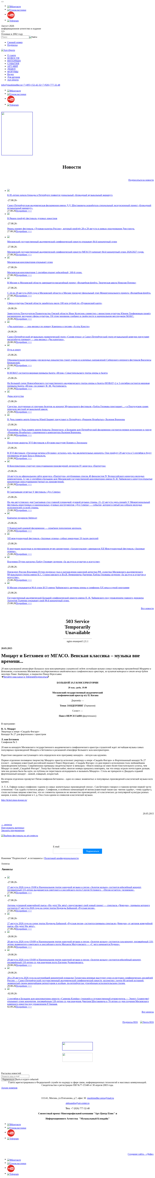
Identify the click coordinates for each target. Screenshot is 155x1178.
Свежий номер (15, 42)
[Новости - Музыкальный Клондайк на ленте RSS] (147, 1022)
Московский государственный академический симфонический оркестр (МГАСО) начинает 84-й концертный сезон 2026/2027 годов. (75, 252)
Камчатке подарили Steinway (22, 518)
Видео (10, 74)
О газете (11, 55)
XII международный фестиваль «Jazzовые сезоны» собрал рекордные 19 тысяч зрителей (52, 538)
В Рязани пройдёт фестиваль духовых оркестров (32, 218)
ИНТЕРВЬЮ (14, 60)
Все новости (147, 608)
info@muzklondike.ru (11, 85)
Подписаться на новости (141, 180)
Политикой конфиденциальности (61, 858)
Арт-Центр (13, 79)
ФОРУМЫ (12, 71)
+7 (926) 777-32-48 (50, 85)
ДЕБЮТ (11, 69)
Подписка (12, 45)
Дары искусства (15, 396)
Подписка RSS (130, 1022)
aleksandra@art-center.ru (77, 1103)
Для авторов (13, 77)
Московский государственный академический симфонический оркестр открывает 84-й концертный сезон (62, 241)
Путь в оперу (14, 349)
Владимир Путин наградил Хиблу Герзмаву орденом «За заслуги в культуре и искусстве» (53, 561)
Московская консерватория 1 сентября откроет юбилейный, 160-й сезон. (44, 272)
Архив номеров (9, 1088)
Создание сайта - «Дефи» (141, 1154)
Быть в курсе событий (27, 1079)
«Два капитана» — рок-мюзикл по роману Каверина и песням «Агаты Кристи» (48, 326)
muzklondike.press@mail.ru (100, 1098)
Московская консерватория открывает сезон (30, 262)
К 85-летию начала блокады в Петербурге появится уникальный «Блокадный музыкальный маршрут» (60, 195)
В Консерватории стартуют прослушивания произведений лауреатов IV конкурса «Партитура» (56, 466)
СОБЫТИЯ (13, 63)
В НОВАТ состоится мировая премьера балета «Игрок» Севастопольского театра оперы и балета (57, 373)
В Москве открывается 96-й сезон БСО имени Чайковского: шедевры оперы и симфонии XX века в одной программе (68, 587)
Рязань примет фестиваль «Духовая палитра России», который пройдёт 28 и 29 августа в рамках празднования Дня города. (71, 228)
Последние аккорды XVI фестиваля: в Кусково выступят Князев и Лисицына (47, 442)
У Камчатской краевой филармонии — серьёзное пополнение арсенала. (44, 528)
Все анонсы (148, 1012)
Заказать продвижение (13, 830)
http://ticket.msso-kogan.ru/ (14, 800)
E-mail (56, 846)
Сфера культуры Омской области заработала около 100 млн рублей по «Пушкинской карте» (54, 303)
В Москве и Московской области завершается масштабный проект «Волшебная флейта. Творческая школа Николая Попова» (71, 282)
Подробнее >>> (24, 211)
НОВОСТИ (13, 58)
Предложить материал (12, 827)
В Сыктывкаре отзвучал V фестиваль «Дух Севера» (34, 492)
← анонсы (6, 824)
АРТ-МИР (12, 66)
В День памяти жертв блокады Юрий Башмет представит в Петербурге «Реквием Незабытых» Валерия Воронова (66, 419)
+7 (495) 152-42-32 (31, 85)
